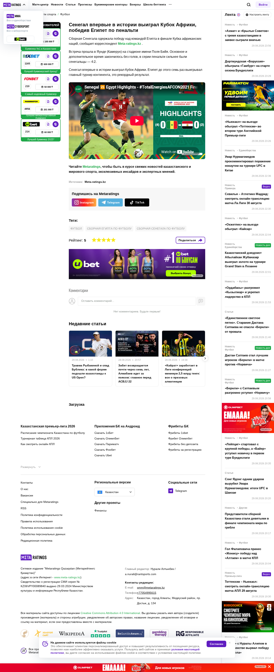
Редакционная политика (36, 540)
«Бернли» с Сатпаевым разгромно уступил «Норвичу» (247, 390)
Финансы (100, 510)
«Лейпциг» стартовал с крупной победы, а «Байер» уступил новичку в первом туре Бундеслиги (245, 451)
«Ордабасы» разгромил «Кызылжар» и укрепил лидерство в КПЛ (242, 292)
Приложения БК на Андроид (117, 426)
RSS (23, 508)
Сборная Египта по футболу (109, 228)
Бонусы (135, 4)
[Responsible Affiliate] (189, 633)
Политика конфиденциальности (41, 514)
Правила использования (37, 521)
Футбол (76, 228)
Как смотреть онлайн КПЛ (38, 444)
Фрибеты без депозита (183, 444)
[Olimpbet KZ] (48, 33)
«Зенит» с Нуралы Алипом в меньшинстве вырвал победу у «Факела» (247, 648)
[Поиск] (249, 5)
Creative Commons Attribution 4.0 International (110, 613)
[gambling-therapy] (159, 633)
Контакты (27, 482)
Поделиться (187, 240)
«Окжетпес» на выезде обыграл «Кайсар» (241, 227)
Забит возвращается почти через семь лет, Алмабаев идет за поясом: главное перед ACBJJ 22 (134, 373)
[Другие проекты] (14, 5)
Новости (57, 4)
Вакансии (27, 495)
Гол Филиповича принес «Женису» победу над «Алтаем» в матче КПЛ (243, 553)
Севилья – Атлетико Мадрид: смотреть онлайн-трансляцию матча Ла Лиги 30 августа (247, 198)
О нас (24, 489)
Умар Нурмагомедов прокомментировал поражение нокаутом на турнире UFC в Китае (248, 163)
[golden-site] (43, 633)
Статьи (71, 4)
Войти (263, 4)
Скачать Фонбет (105, 449)
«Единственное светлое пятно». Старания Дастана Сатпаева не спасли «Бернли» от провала (247, 324)
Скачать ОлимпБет (106, 438)
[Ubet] (32, 124)
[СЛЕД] (205, 358)
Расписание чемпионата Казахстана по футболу (53, 432)
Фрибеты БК (178, 426)
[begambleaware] (130, 633)
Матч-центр (40, 4)
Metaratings (91, 166)
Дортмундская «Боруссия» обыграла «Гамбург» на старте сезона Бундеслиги (247, 66)
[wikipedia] (71, 633)
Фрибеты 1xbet (178, 432)
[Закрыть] (268, 667)
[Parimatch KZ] (32, 102)
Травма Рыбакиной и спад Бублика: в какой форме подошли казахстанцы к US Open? (90, 371)
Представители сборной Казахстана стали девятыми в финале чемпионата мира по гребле (247, 520)
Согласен (216, 644)
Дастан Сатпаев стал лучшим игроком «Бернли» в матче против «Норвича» (246, 360)
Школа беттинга (154, 4)
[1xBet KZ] (32, 56)
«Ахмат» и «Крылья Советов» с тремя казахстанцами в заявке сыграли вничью (247, 35)
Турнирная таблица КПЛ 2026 (40, 438)
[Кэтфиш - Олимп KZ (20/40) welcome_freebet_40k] (137, 667)
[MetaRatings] (34, 557)
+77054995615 (146, 592)
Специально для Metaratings (39, 501)
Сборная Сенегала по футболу (161, 228)
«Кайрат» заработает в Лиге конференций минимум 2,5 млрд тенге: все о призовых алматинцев (182, 373)
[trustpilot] (100, 633)
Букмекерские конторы (110, 4)
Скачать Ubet (103, 455)
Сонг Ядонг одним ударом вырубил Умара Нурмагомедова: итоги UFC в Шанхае (246, 485)
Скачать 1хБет (103, 432)
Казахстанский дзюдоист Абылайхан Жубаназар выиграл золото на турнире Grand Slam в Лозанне (245, 259)
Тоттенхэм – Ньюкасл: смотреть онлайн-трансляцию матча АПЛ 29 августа (247, 586)
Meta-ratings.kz (129, 43)
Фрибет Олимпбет (180, 438)
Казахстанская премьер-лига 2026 (48, 426)
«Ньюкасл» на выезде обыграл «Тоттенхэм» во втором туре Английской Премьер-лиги (243, 128)
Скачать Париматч (106, 444)
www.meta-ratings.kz (67, 577)
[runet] (25, 633)
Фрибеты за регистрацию (185, 449)
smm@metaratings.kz (151, 587)
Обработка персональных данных (43, 534)
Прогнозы (85, 4)
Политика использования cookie (42, 527)
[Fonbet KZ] (32, 79)
